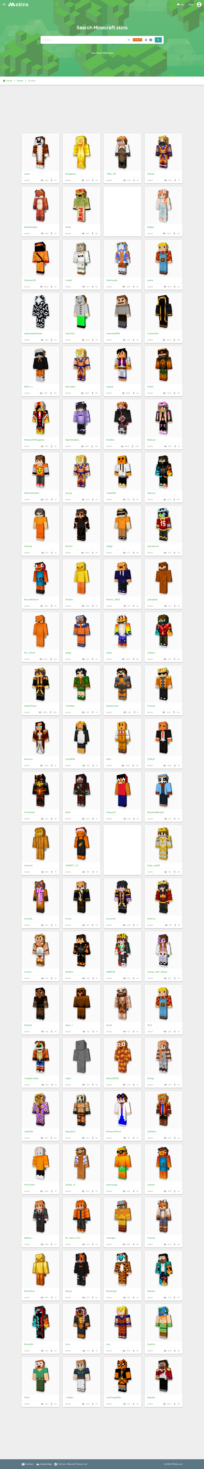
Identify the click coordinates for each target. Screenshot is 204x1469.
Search (20, 80)
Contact (27, 1464)
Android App (44, 1464)
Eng (180, 4)
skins (22, 4)
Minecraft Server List (77, 1464)
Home (7, 80)
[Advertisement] (102, 108)
